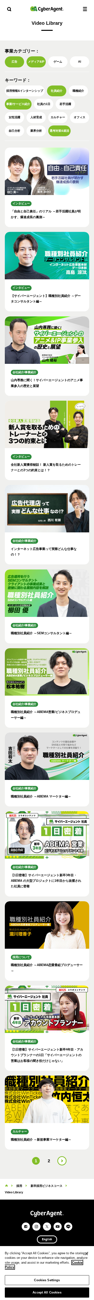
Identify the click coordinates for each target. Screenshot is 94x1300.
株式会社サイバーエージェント (47, 9)
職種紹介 (78, 90)
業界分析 (36, 130)
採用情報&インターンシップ (24, 90)
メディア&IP (36, 61)
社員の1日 (43, 104)
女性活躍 (14, 117)
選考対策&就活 (59, 130)
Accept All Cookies (47, 1292)
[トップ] (6, 1186)
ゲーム (58, 61)
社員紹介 (56, 90)
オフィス (79, 117)
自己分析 (14, 130)
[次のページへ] (62, 1161)
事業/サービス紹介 (18, 104)
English (47, 1239)
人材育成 (36, 117)
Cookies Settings (47, 1280)
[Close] (86, 1253)
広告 (14, 61)
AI (79, 61)
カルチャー (58, 117)
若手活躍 (65, 104)
